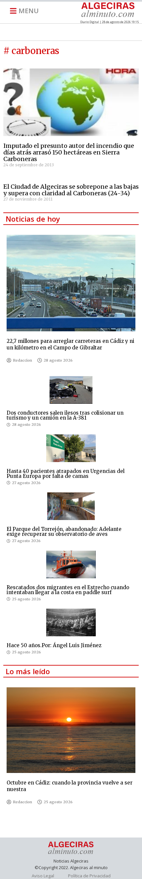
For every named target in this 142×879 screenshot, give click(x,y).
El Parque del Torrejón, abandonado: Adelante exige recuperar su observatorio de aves (64, 531)
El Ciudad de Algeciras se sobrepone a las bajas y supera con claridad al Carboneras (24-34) (71, 190)
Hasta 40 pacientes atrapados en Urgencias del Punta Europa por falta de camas (65, 473)
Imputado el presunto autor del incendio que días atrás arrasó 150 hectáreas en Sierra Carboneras (68, 152)
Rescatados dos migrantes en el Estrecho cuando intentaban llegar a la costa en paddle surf (68, 589)
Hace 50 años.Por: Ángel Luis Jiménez (54, 645)
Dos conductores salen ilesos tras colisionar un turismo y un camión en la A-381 (65, 415)
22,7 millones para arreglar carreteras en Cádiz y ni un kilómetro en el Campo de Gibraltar (70, 344)
